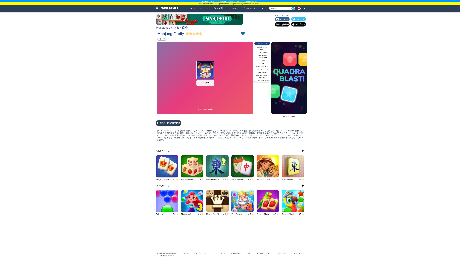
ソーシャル (231, 8)
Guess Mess (262, 52)
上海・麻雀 (217, 8)
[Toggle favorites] (243, 33)
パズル (193, 8)
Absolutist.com (236, 253)
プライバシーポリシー (264, 253)
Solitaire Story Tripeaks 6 (262, 48)
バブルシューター (249, 8)
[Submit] (293, 8)
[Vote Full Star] (187, 33)
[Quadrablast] (289, 78)
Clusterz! (262, 60)
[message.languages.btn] (300, 8)
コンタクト (186, 253)
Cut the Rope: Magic (262, 80)
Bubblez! (262, 63)
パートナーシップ (219, 253)
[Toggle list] (262, 8)
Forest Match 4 (262, 72)
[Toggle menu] (158, 8)
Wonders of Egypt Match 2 (262, 76)
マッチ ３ (204, 8)
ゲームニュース (201, 253)
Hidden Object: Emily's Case (262, 56)
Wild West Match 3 (262, 66)
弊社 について (283, 253)
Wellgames (163, 27)
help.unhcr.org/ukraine (217, 4)
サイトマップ (298, 253)
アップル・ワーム (262, 69)
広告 (249, 253)
